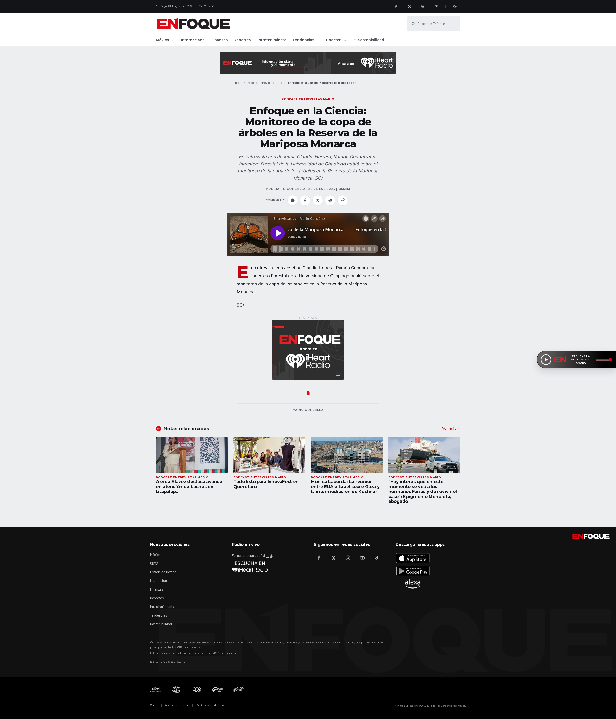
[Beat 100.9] (176, 689)
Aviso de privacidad (177, 705)
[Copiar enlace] (342, 200)
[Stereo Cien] (217, 689)
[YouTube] (436, 6)
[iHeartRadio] (250, 566)
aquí (269, 555)
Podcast (333, 40)
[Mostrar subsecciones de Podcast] (344, 40)
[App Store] (413, 558)
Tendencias (303, 40)
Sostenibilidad (371, 40)
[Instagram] (422, 6)
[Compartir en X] (317, 200)
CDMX (154, 563)
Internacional (193, 40)
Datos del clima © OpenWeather (168, 662)
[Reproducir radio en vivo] (546, 359)
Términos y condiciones (210, 705)
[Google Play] (413, 571)
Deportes (242, 40)
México (162, 40)
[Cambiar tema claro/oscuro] (454, 6)
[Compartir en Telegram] (330, 200)
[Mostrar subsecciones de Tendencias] (317, 40)
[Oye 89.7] (197, 689)
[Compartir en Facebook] (305, 200)
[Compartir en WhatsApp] (292, 200)
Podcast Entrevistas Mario (264, 83)
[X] (409, 6)
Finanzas (219, 40)
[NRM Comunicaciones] (155, 689)
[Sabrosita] (238, 689)
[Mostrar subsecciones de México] (172, 40)
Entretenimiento (272, 40)
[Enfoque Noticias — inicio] (193, 23)
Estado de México (163, 571)
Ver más (449, 428)
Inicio (237, 83)
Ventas (154, 705)
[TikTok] (377, 558)
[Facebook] (396, 6)
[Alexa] (413, 584)
